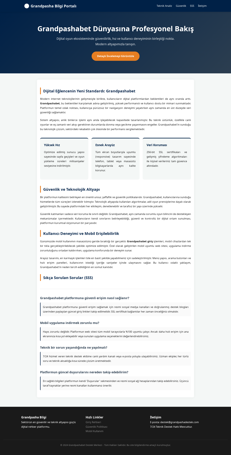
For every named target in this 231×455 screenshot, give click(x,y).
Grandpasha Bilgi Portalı (53, 5)
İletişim (202, 6)
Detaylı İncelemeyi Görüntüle (115, 56)
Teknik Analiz (164, 6)
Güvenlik (181, 6)
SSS (192, 6)
